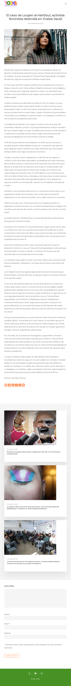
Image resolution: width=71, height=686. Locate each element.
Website (7, 633)
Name (7, 614)
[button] (66, 3)
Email (7, 624)
